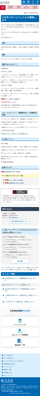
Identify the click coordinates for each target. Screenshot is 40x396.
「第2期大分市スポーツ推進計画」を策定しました (21, 296)
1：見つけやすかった (10, 239)
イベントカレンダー (20, 325)
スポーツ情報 (8, 269)
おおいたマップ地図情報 (20, 335)
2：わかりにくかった (25, 247)
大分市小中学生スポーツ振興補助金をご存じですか (20, 290)
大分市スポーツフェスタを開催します (17, 285)
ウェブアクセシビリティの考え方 (13, 361)
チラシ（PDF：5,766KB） (12, 99)
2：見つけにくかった (25, 239)
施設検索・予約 (20, 345)
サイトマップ (8, 375)
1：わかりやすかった (10, 247)
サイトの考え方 (8, 358)
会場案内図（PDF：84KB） (13, 171)
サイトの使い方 (8, 355)
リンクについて (8, 366)
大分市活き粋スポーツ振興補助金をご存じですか (20, 279)
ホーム (4, 267)
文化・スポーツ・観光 (13, 267)
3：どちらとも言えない (11, 241)
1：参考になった (9, 255)
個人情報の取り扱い (9, 364)
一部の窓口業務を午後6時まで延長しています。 (12, 391)
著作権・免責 (8, 369)
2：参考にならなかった (23, 255)
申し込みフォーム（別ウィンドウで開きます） (14, 133)
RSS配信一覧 (8, 372)
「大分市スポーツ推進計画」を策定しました (20, 301)
